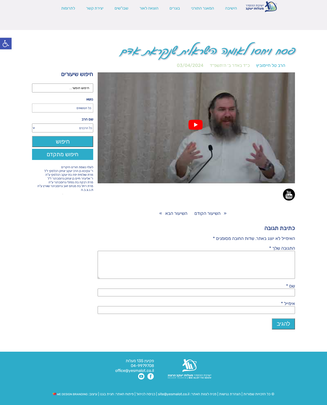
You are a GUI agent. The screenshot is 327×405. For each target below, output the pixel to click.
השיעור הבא (176, 213)
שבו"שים (121, 8)
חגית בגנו (106, 394)
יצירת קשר (94, 8)
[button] (6, 43)
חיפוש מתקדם (63, 154)
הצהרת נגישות (230, 394)
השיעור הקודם (207, 213)
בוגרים (175, 8)
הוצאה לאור (148, 8)
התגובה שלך (282, 248)
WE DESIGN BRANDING (72, 394)
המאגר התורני (202, 8)
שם (290, 286)
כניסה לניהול (145, 394)
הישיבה (231, 8)
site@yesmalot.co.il (174, 394)
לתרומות (68, 8)
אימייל (288, 303)
